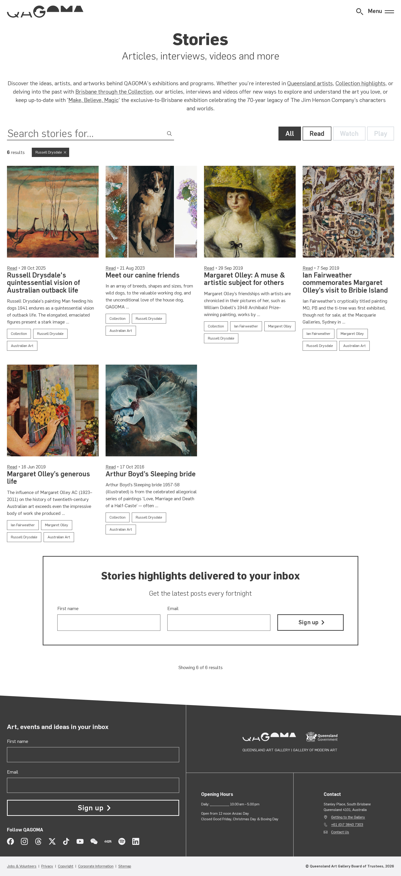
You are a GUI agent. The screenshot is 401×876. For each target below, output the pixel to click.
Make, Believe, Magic (93, 100)
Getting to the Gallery (348, 817)
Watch (349, 133)
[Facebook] (10, 841)
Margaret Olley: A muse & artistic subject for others (244, 279)
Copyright (65, 866)
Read (317, 133)
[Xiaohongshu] (107, 841)
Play (380, 133)
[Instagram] (24, 841)
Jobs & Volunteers (21, 866)
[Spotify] (121, 841)
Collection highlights (360, 83)
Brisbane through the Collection (113, 91)
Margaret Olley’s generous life (48, 478)
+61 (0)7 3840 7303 (347, 824)
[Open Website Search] (359, 11)
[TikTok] (66, 841)
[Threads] (38, 841)
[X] (52, 841)
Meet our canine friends (143, 275)
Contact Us (340, 832)
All (289, 133)
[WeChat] (94, 841)
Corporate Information (95, 866)
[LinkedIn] (135, 841)
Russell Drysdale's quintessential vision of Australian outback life (43, 282)
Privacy (47, 866)
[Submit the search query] (169, 133)
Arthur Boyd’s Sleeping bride (151, 474)
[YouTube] (80, 841)
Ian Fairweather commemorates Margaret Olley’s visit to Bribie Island (345, 282)
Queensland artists (310, 83)
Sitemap (124, 866)
